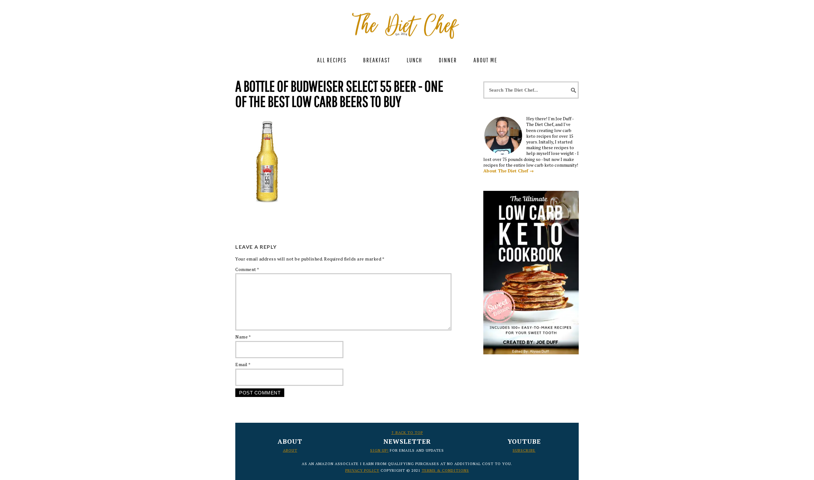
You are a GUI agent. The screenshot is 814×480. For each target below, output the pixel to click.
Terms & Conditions (445, 470)
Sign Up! (379, 450)
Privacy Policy (362, 470)
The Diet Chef (407, 22)
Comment (247, 269)
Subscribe (524, 450)
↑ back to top (407, 432)
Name (243, 337)
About (290, 450)
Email (243, 364)
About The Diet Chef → (508, 171)
